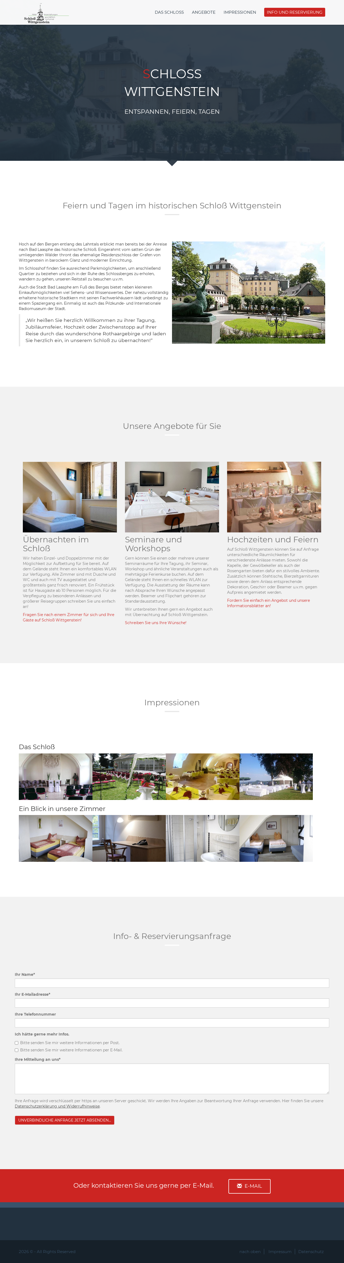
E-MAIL (253, 1186)
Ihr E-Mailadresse (32, 994)
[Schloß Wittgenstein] (46, 6)
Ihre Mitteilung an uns (37, 1059)
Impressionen (240, 12)
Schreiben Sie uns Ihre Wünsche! (156, 622)
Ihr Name (25, 974)
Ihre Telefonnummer (35, 1014)
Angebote (204, 12)
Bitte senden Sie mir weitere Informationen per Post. (70, 1042)
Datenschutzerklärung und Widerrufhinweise (57, 1106)
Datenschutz (311, 1251)
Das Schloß (169, 12)
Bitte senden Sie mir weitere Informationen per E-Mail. (71, 1050)
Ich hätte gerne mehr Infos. (42, 1034)
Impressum (280, 1251)
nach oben (250, 1251)
